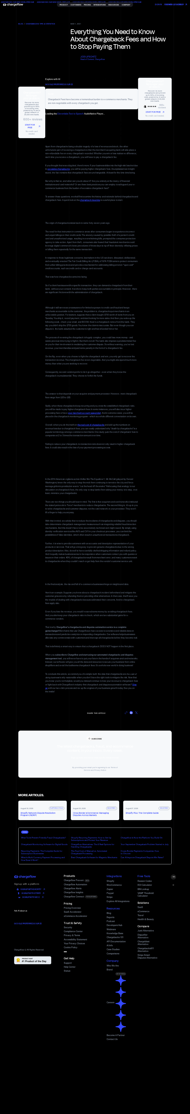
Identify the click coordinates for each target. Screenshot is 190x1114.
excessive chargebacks (59, 169)
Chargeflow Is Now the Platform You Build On (142, 837)
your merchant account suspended (84, 413)
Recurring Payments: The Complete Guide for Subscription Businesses (41, 852)
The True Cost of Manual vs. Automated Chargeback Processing (89, 852)
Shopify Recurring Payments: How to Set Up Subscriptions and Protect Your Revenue (91, 839)
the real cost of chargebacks (91, 424)
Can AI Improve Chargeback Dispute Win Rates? (142, 857)
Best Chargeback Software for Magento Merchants (94, 857)
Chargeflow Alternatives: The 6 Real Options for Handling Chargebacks (92, 845)
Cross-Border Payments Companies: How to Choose (140, 852)
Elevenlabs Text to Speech (70, 113)
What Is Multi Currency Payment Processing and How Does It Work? (43, 858)
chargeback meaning (90, 200)
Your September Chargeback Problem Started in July (144, 844)
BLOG (20, 24)
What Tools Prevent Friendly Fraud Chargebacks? (43, 837)
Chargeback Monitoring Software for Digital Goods (44, 844)
